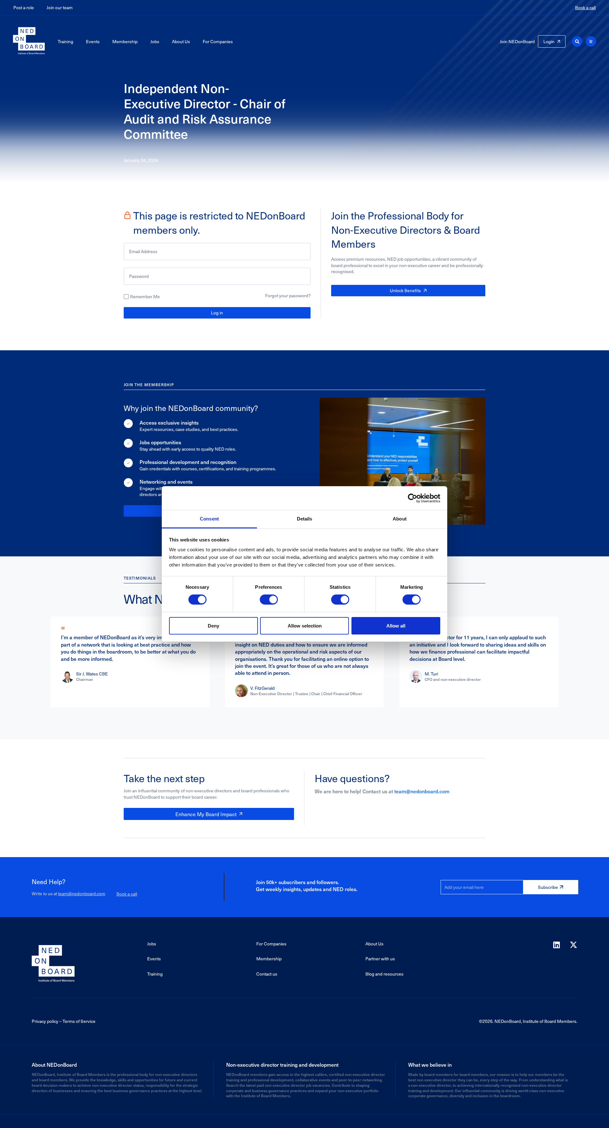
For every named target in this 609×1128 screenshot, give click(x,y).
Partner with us (380, 958)
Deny (213, 625)
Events (93, 41)
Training (65, 41)
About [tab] (400, 518)
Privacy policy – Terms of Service (63, 1021)
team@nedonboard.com (421, 791)
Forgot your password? (288, 295)
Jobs (154, 41)
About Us (181, 41)
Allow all (395, 625)
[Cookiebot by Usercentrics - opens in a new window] (412, 498)
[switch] (269, 599)
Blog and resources (384, 973)
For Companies (218, 41)
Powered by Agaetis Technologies (304, 1121)
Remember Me (145, 296)
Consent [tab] (209, 518)
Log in (217, 312)
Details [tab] (304, 518)
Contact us (266, 973)
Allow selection (305, 625)
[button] (577, 41)
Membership (125, 41)
